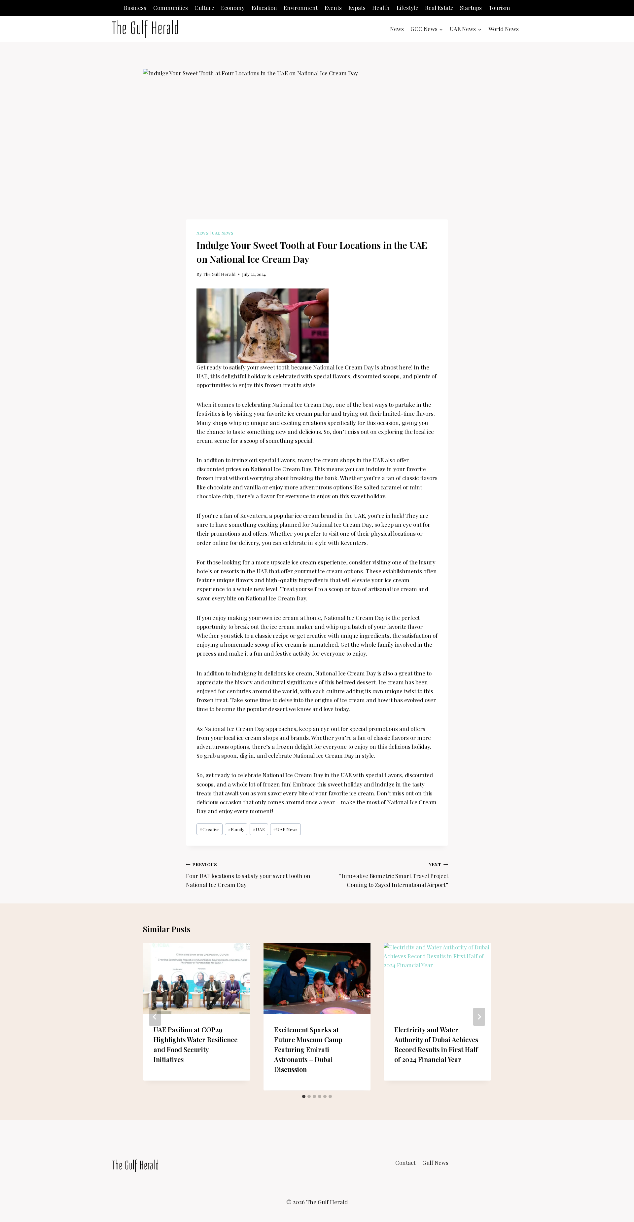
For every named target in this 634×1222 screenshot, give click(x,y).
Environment (301, 7)
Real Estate (439, 7)
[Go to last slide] (155, 1017)
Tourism (499, 7)
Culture (204, 7)
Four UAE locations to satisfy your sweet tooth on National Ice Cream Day (248, 874)
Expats (357, 7)
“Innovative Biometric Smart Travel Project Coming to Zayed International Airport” (393, 874)
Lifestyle (407, 7)
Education (264, 7)
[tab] (303, 1096)
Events (333, 7)
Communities (170, 7)
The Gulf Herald (219, 274)
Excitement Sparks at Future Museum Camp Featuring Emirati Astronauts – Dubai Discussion (308, 1049)
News (397, 28)
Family (236, 829)
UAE (259, 829)
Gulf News (435, 1162)
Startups (471, 7)
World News (503, 28)
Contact (405, 1162)
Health (381, 7)
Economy (233, 7)
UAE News (222, 233)
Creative (209, 829)
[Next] (479, 1017)
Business (135, 7)
